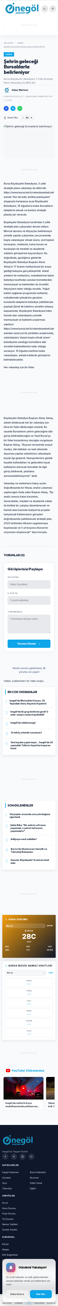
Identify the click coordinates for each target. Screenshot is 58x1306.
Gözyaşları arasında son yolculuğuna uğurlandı (30, 815)
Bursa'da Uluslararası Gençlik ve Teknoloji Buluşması (29, 850)
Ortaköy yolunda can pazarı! (26, 732)
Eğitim (33, 1188)
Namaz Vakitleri (10, 1224)
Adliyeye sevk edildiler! (24, 839)
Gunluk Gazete (9, 1229)
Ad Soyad (13, 577)
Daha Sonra (17, 1294)
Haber (20, 43)
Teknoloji (7, 1188)
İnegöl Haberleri (10, 1172)
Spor (4, 1183)
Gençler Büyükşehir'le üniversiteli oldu (30, 861)
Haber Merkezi (20, 90)
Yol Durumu (8, 1219)
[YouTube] (31, 1156)
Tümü (50, 973)
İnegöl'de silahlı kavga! (23, 722)
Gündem (6, 1177)
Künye (5, 1244)
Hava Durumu (9, 1208)
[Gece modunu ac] (44, 8)
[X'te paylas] (13, 108)
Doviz (5, 1202)
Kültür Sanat (36, 1183)
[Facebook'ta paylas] (6, 108)
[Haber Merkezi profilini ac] (7, 90)
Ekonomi (34, 1177)
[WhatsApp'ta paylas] (19, 108)
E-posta (12, 593)
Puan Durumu (9, 1213)
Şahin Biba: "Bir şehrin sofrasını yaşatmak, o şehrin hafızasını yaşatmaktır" (28, 828)
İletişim (5, 1249)
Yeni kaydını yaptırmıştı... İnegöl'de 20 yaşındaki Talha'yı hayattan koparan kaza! (32, 745)
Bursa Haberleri (38, 1172)
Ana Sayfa (8, 43)
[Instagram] (22, 1156)
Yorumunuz (15, 612)
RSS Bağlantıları (10, 1254)
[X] (14, 1156)
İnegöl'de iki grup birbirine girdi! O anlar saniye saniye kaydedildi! (29, 713)
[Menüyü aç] (53, 8)
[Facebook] (5, 1156)
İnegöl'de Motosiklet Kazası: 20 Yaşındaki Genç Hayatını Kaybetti (28, 702)
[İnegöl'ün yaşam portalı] (22, 8)
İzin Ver (40, 1294)
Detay (50, 926)
